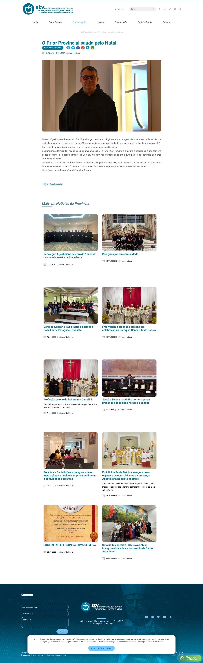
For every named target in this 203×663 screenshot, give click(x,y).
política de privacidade (46, 655)
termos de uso (60, 655)
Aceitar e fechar (101, 648)
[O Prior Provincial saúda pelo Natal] (101, 95)
